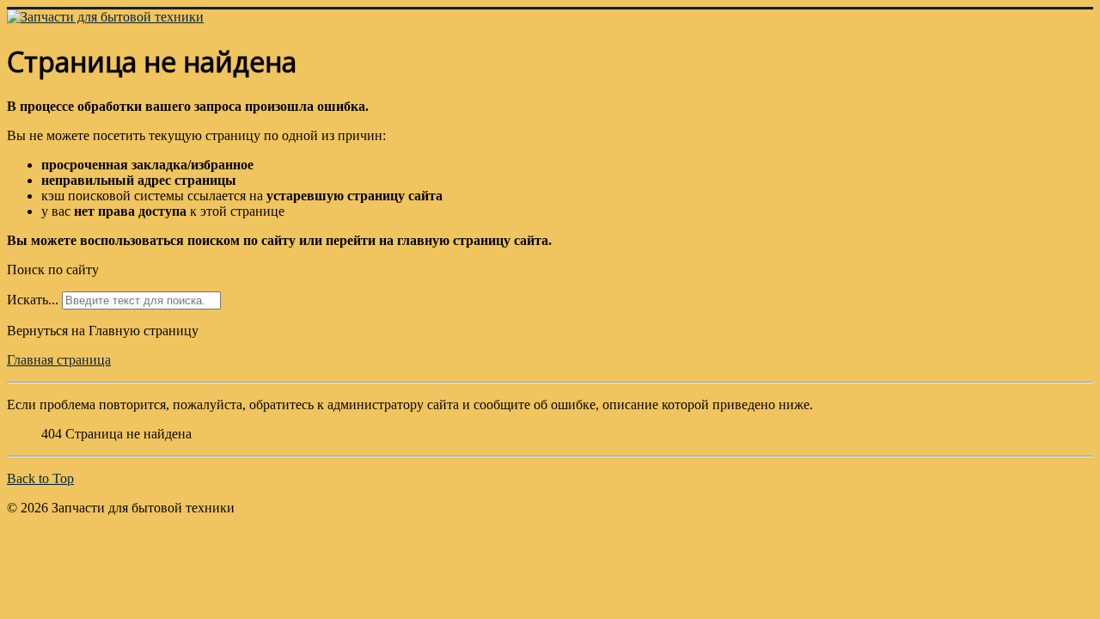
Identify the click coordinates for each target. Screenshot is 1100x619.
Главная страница (59, 359)
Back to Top (40, 478)
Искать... (32, 299)
